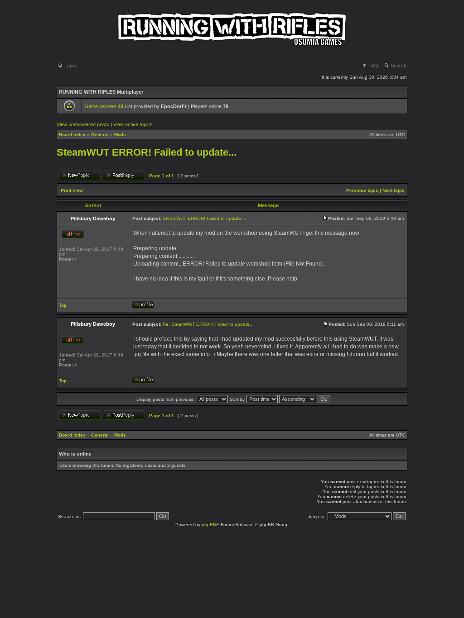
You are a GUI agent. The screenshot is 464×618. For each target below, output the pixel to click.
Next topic (393, 190)
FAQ (372, 65)
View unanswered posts (83, 124)
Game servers (103, 106)
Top (63, 305)
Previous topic (362, 190)
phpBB (209, 524)
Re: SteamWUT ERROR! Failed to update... (208, 324)
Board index (72, 134)
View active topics (133, 124)
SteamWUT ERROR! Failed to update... (147, 152)
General (100, 134)
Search (397, 65)
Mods (120, 134)
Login (69, 65)
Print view (72, 190)
